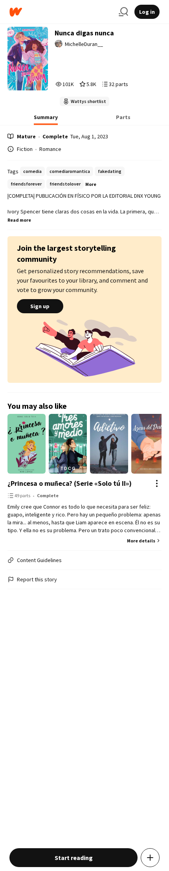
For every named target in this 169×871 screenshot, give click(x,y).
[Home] (60, 12)
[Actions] (157, 483)
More (90, 184)
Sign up (40, 306)
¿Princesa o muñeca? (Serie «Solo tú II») (69, 483)
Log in (147, 11)
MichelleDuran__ (84, 44)
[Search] (123, 12)
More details (141, 541)
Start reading (74, 858)
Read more (19, 220)
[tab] (46, 119)
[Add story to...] (150, 857)
